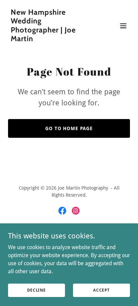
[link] (51, 39)
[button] (123, 25)
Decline (36, 290)
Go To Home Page (69, 128)
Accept (101, 290)
